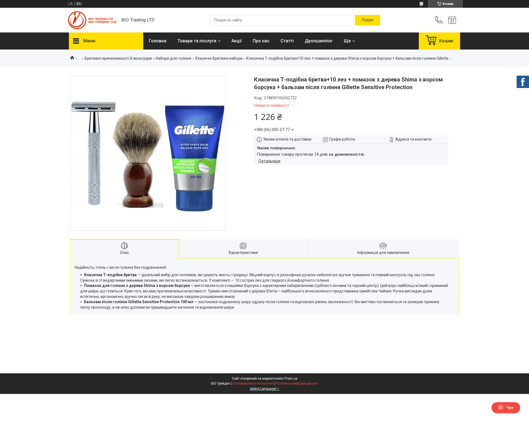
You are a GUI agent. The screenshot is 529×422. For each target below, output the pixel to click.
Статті (287, 40)
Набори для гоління (173, 58)
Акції (236, 40)
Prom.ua (291, 378)
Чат (510, 407)
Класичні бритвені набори (218, 58)
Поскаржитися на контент (253, 383)
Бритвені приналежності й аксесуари (118, 58)
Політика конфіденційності (297, 383)
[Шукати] (367, 20)
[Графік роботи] (452, 20)
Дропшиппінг (319, 40)
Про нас (261, 40)
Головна (157, 40)
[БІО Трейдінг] (92, 20)
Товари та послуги (196, 40)
